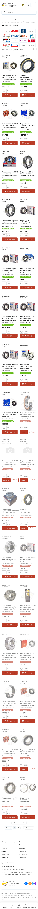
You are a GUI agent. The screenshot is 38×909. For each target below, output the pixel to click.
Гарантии (22, 857)
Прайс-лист (23, 851)
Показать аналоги (32, 432)
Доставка (22, 845)
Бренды (22, 848)
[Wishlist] (4, 91)
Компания (5, 854)
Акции (4, 851)
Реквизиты (23, 854)
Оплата (4, 845)
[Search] (5, 12)
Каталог (4, 848)
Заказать (23, 432)
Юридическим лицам (9, 842)
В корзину (11, 95)
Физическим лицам (26, 842)
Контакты (5, 857)
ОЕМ (8, 91)
